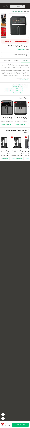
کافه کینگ (26, 11)
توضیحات (25, 60)
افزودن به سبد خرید (20, 424)
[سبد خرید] (7, 6)
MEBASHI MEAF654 (18, 87)
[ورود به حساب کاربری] (3, 6)
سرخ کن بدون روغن (17, 11)
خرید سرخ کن (8, 89)
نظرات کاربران (7, 60)
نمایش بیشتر (25, 79)
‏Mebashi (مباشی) (21, 49)
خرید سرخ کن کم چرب (9, 91)
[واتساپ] (3, 418)
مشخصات (16, 60)
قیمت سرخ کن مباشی (17, 89)
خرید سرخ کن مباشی (17, 93)
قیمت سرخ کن (19, 91)
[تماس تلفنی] (3, 414)
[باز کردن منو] (27, 6)
